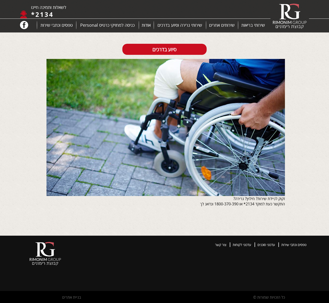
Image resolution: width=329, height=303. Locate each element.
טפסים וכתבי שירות (56, 25)
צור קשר (220, 244)
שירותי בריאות (253, 25)
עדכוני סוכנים (266, 244)
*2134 (42, 14)
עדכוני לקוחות (242, 244)
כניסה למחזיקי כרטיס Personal (107, 25)
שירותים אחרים (222, 25)
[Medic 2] (290, 17)
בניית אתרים (71, 297)
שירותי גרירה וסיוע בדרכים (180, 25)
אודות (146, 25)
